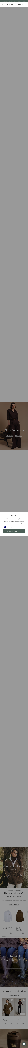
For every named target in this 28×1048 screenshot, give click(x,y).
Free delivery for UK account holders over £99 (14, 1)
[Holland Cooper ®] (14, 4)
